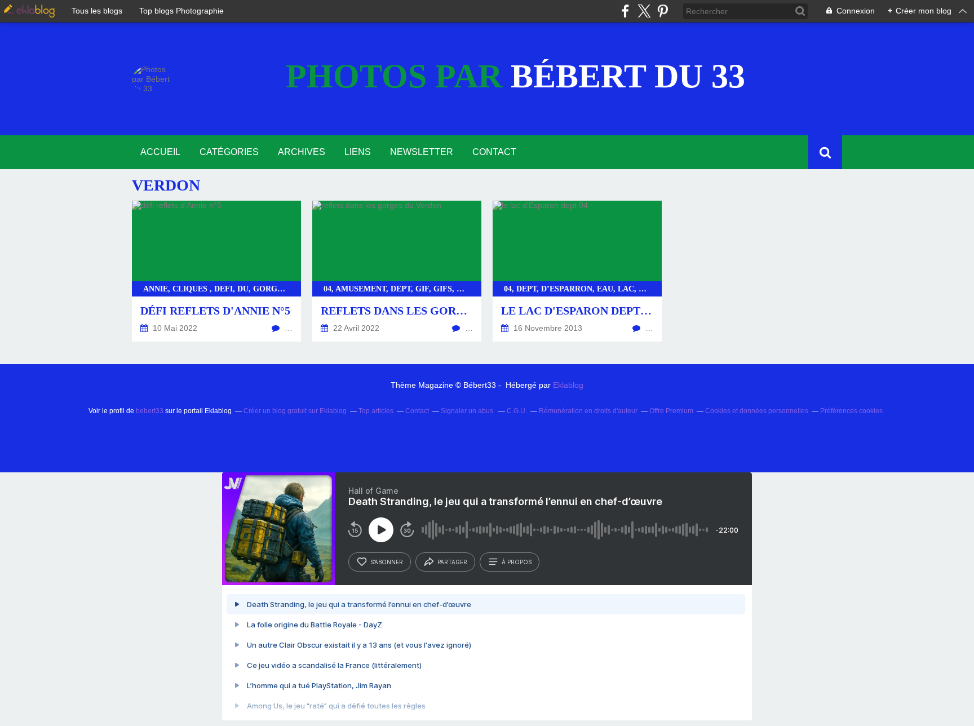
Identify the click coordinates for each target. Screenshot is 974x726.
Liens (357, 152)
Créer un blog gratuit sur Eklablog (295, 411)
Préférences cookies (851, 411)
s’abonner (386, 562)
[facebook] (625, 11)
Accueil (160, 152)
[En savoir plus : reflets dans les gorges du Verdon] (396, 271)
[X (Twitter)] (644, 11)
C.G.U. (517, 411)
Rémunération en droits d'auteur (588, 411)
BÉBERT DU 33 (515, 76)
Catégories (229, 152)
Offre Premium (671, 411)
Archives (301, 152)
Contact (494, 152)
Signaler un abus (468, 411)
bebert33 (149, 411)
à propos (517, 562)
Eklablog (568, 384)
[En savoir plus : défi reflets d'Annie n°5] (216, 271)
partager (452, 562)
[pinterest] (663, 11)
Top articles (375, 411)
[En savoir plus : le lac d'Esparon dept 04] (577, 271)
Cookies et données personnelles (756, 411)
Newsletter (421, 152)
